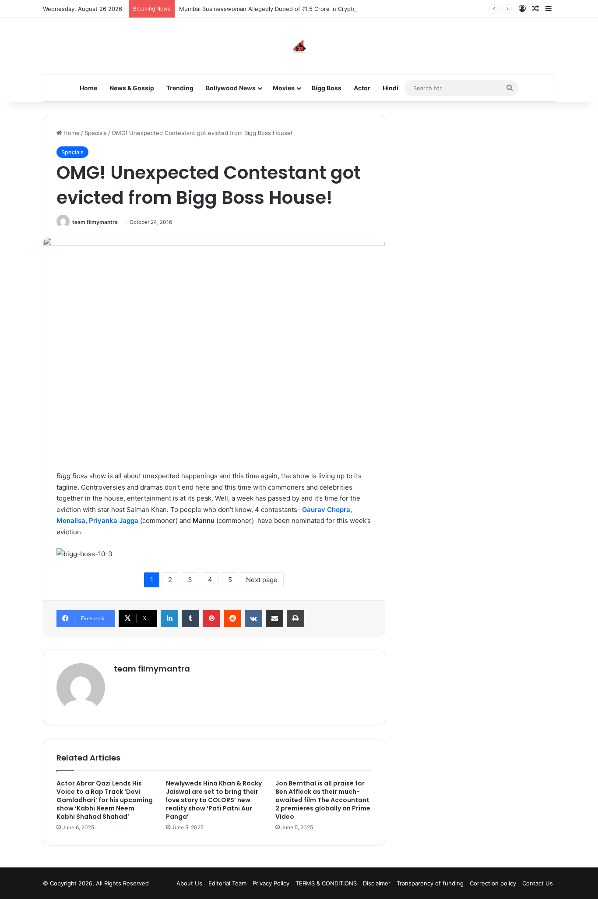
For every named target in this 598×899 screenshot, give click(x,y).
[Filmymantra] (299, 46)
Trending (179, 88)
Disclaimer (376, 883)
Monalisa (70, 520)
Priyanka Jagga (113, 520)
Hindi (390, 88)
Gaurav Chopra (326, 509)
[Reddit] (232, 618)
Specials (95, 132)
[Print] (295, 618)
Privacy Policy (271, 883)
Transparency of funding (430, 883)
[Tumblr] (190, 618)
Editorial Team (227, 883)
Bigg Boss (326, 88)
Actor (362, 88)
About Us (189, 883)
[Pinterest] (211, 618)
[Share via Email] (274, 618)
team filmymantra (95, 222)
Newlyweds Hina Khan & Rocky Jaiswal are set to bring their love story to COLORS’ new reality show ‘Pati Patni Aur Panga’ (214, 800)
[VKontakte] (253, 618)
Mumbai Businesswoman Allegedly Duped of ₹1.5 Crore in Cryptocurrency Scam (288, 8)
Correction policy (493, 883)
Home (88, 88)
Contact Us (537, 883)
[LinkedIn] (169, 618)
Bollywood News (231, 88)
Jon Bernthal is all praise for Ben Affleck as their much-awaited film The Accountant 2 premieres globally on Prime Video (322, 800)
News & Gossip (131, 88)
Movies (284, 88)
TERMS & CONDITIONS (326, 883)
